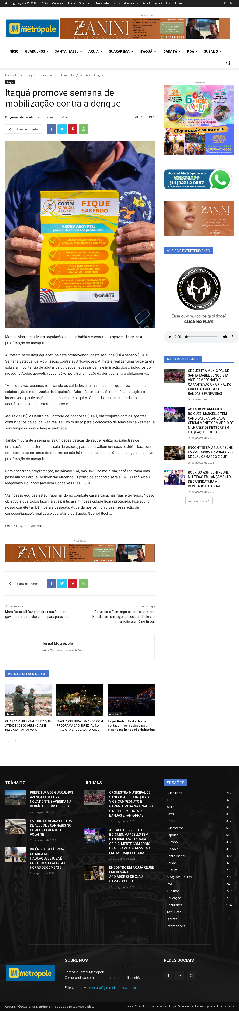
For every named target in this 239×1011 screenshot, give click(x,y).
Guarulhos (142, 1006)
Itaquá (19, 75)
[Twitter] (62, 129)
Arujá (172, 1006)
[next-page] (15, 741)
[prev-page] (8, 741)
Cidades (62, 714)
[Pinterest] (72, 129)
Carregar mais (197, 501)
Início (8, 75)
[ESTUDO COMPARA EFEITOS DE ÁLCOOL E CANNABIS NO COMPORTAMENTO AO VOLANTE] (15, 826)
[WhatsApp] (231, 3)
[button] (228, 62)
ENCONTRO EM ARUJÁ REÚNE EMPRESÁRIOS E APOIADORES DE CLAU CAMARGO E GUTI (211, 452)
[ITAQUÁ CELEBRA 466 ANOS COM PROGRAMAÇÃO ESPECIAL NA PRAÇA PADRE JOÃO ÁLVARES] (79, 700)
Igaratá (210, 1006)
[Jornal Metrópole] (24, 646)
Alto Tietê (115, 714)
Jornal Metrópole (21, 117)
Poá (219, 1006)
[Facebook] (218, 3)
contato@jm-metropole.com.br (112, 987)
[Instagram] (224, 3)
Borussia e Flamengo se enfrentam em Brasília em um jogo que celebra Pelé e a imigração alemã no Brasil (123, 617)
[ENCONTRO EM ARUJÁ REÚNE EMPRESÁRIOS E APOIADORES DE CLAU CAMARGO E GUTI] (174, 453)
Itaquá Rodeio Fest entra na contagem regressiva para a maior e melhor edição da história (131, 725)
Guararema (185, 1006)
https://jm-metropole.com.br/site (62, 650)
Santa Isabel (159, 1006)
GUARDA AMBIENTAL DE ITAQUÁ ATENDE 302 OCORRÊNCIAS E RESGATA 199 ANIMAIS (28, 725)
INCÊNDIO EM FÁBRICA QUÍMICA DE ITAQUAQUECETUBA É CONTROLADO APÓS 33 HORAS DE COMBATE (47, 858)
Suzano (229, 1006)
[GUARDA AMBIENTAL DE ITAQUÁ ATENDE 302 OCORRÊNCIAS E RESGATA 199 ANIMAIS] (28, 700)
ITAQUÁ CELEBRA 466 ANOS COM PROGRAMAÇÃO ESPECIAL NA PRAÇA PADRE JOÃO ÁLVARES (79, 725)
